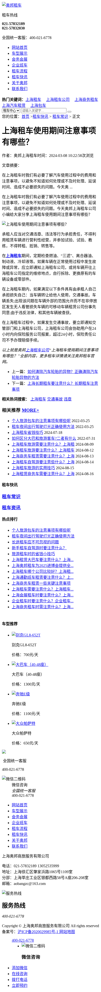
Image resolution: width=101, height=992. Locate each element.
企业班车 (19, 65)
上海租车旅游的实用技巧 (33, 468)
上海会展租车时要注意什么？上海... (43, 595)
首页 (25, 116)
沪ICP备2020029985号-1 (38, 932)
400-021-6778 (23, 940)
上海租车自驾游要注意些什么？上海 (43, 462)
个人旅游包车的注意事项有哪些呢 (41, 421)
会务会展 (19, 59)
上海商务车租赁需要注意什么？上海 (43, 456)
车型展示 (19, 53)
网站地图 (67, 932)
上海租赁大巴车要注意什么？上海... (43, 560)
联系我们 (19, 89)
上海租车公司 (58, 99)
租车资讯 (11, 507)
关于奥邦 (19, 83)
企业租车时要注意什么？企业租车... (43, 601)
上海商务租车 (86, 99)
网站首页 (19, 47)
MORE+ (30, 410)
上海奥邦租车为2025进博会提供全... (43, 566)
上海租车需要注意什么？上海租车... (43, 589)
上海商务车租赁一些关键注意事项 (41, 583)
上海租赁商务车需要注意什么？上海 (43, 474)
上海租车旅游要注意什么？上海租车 (43, 450)
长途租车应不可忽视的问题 (35, 542)
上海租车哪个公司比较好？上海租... (43, 571)
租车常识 (60, 116)
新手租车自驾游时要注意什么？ (39, 548)
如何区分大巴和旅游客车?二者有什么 (44, 438)
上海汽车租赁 (13, 105)
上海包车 (38, 105)
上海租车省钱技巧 (27, 432)
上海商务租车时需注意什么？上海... (43, 607)
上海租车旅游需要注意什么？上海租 (43, 444)
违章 (68, 399)
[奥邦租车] (12, 5)
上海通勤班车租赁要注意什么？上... (43, 577)
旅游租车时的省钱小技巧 (33, 554)
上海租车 (33, 99)
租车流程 (19, 71)
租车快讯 (19, 77)
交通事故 (55, 399)
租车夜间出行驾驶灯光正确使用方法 (43, 427)
